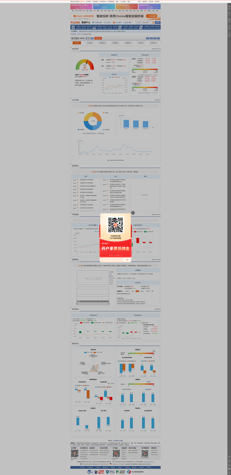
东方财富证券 (102, 1)
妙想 (117, 1)
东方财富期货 (111, 1)
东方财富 (88, 1)
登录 (139, 1)
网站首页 (73, 1)
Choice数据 (122, 1)
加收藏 (77, 1)
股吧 (129, 1)
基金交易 (157, 1)
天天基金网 (95, 1)
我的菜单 (144, 1)
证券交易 (151, 1)
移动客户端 (81, 1)
